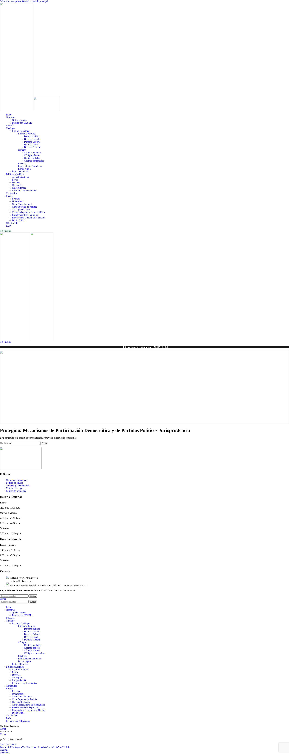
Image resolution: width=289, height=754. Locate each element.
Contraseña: (6, 443)
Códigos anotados (32, 152)
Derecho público (32, 136)
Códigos (22, 150)
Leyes (15, 179)
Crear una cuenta (8, 744)
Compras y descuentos (16, 480)
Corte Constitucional (22, 204)
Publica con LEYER (22, 123)
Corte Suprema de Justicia (24, 207)
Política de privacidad (16, 491)
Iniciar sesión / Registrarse (18, 721)
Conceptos (17, 185)
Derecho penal (31, 144)
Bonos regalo (24, 169)
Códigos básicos (32, 155)
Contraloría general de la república (28, 212)
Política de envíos (14, 482)
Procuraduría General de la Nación (28, 217)
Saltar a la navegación (10, 1)
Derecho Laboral (32, 141)
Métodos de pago (14, 488)
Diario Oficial (18, 220)
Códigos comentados (34, 160)
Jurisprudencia (19, 188)
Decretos (16, 182)
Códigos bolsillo (32, 158)
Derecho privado (32, 139)
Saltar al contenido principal (34, 1)
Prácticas (22, 163)
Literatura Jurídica (26, 133)
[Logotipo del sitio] (17, 109)
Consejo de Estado (21, 209)
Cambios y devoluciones (17, 485)
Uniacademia (18, 201)
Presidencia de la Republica (25, 215)
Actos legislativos (20, 177)
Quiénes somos (19, 120)
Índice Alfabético (20, 171)
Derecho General (32, 147)
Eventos (16, 198)
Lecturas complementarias (24, 190)
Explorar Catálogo (21, 131)
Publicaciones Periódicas (30, 166)
